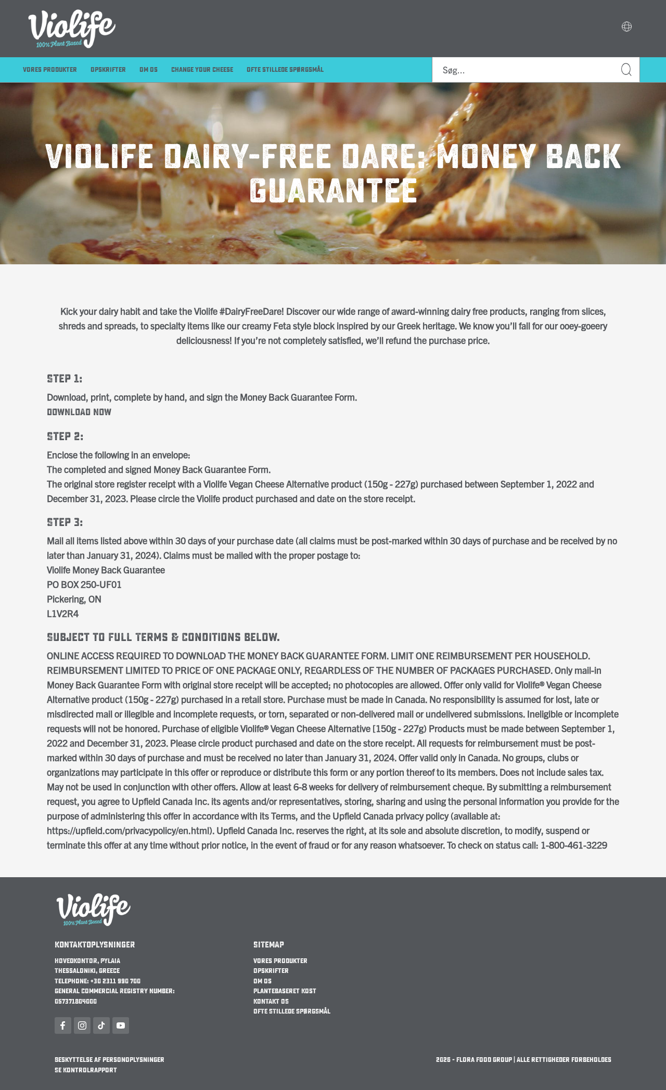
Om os (262, 981)
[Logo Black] (72, 6)
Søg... (627, 70)
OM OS (148, 70)
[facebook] (63, 1025)
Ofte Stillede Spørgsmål (285, 70)
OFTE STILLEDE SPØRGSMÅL (291, 1011)
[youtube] (120, 1025)
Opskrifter (108, 70)
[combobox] (536, 69)
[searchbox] (536, 69)
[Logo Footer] (94, 896)
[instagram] (82, 1025)
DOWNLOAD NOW (79, 412)
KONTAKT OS (271, 1001)
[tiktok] (101, 1025)
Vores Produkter (50, 70)
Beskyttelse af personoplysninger (109, 1060)
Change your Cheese (202, 70)
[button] (626, 27)
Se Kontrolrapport (86, 1070)
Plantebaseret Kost (284, 991)
